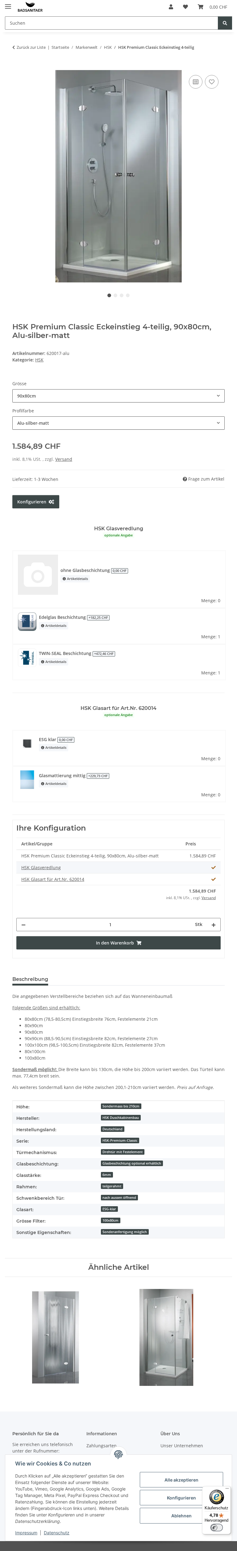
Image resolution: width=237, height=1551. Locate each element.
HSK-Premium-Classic (119, 1140)
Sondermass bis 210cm (120, 1106)
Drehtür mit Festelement (122, 1152)
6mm (106, 1175)
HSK (39, 360)
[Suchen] (225, 23)
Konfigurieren (181, 1497)
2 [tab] (115, 295)
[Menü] (227, 1490)
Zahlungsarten (101, 1446)
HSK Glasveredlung (41, 867)
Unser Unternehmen (181, 1446)
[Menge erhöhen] (213, 924)
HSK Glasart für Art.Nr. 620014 (52, 879)
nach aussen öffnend (119, 1197)
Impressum (26, 1532)
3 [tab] (121, 295)
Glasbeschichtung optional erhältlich (131, 1163)
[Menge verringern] (23, 924)
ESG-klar (109, 1209)
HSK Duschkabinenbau (120, 1117)
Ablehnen (181, 1515)
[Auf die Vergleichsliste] (195, 82)
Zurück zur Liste (31, 47)
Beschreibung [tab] (30, 979)
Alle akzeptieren (181, 1479)
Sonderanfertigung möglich (124, 1232)
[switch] (216, 1527)
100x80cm (110, 1220)
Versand (63, 459)
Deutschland (112, 1129)
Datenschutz (56, 1532)
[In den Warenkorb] (17, 66)
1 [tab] (109, 295)
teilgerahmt (111, 1186)
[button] (171, 7)
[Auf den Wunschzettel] (211, 82)
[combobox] (118, 395)
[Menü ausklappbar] (8, 4)
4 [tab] (128, 295)
